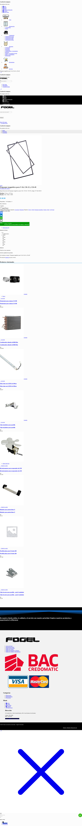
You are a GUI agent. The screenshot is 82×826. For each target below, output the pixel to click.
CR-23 (29, 209)
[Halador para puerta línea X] (12, 505)
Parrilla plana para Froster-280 (8, 551)
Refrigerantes (8, 55)
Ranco (4, 296)
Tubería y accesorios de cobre (11, 53)
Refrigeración (11, 26)
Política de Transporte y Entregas (12, 650)
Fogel (1, 185)
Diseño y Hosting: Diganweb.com (70, 727)
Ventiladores (7, 47)
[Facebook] (41, 213)
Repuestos (11, 46)
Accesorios (7, 48)
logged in (7, 257)
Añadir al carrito (5, 208)
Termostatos (7, 50)
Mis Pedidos (5, 85)
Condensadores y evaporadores (11, 51)
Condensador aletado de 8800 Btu (9, 342)
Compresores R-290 (9, 38)
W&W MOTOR (6, 463)
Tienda (5, 7)
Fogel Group (6, 12)
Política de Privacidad (10, 648)
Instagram (6, 824)
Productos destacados (8, 9)
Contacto (5, 11)
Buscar (2, 117)
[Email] (41, 220)
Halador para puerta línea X (7, 509)
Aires (10, 19)
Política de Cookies (10, 649)
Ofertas (4, 8)
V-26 (51, 209)
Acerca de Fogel (9, 646)
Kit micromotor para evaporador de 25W (11, 468)
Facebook (5, 823)
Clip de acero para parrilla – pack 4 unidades (12, 592)
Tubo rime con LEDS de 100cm (8, 383)
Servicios (11, 68)
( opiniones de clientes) (5, 188)
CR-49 (33, 209)
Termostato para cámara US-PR (8, 301)
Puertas (45, 209)
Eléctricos (7, 52)
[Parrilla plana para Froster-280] (12, 546)
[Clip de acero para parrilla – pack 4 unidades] (12, 587)
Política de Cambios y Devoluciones (13, 651)
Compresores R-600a (9, 39)
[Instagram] (3, 824)
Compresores (11, 35)
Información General (10, 647)
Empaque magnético (39, 209)
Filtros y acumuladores (9, 54)
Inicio (5, 6)
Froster (6, 28)
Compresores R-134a (9, 36)
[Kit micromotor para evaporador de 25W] (12, 461)
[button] (1, 72)
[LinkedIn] (41, 215)
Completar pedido (6, 86)
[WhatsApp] (41, 218)
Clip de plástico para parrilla (7, 425)
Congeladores (8, 27)
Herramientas (11, 62)
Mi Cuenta (5, 84)
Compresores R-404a (9, 37)
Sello (48, 209)
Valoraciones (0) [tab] (6, 227)
